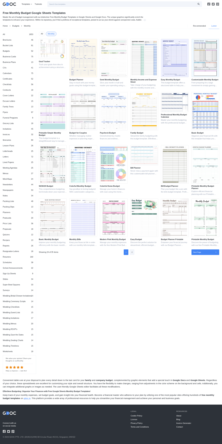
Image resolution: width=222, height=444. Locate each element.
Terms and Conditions (140, 427)
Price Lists (18, 223)
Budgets (15, 26)
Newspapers (18, 190)
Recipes (18, 240)
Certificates (18, 79)
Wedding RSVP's (18, 329)
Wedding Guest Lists (18, 313)
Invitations (18, 129)
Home (5, 26)
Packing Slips (18, 207)
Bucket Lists (18, 45)
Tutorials (38, 4)
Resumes (18, 257)
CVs (18, 68)
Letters (18, 157)
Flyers (18, 112)
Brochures (18, 40)
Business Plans (18, 62)
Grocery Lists (18, 123)
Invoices (18, 134)
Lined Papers (18, 162)
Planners (18, 212)
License (134, 419)
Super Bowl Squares (18, 285)
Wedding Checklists (18, 307)
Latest (213, 26)
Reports (18, 246)
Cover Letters (18, 96)
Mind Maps (18, 179)
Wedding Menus (18, 324)
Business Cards (18, 57)
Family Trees (18, 107)
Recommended (199, 26)
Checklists (18, 84)
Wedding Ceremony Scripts (18, 301)
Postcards (18, 218)
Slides (18, 279)
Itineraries (18, 140)
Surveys (18, 290)
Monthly (27, 26)
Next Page (197, 252)
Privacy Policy (136, 423)
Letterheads (18, 151)
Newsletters (18, 185)
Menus (18, 173)
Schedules (18, 262)
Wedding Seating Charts (18, 340)
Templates (26, 4)
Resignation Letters (18, 251)
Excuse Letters (18, 101)
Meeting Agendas (18, 168)
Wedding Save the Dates (18, 335)
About (178, 416)
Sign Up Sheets (18, 274)
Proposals (18, 229)
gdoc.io (27, 398)
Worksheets (18, 351)
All (18, 34)
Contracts (18, 90)
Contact (179, 427)
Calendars (18, 73)
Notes (18, 196)
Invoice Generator (183, 423)
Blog (178, 419)
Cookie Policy (136, 416)
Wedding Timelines (18, 346)
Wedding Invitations (18, 318)
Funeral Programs (18, 118)
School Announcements (18, 268)
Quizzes (18, 235)
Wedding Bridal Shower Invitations (18, 296)
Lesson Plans (18, 146)
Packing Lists (18, 201)
